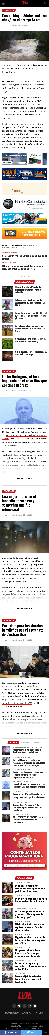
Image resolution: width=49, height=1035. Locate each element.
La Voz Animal (39, 1013)
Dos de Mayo (18, 248)
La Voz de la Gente (12, 1013)
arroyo (6, 248)
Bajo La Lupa (26, 1013)
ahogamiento (30, 245)
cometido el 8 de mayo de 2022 (17, 703)
